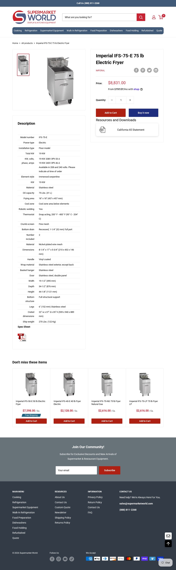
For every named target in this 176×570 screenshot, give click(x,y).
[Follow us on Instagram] (58, 559)
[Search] (141, 17)
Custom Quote (62, 507)
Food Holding (132, 30)
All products (27, 43)
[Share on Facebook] (136, 70)
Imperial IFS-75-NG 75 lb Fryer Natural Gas (105, 402)
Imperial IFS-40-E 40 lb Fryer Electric (67, 402)
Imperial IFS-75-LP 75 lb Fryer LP (143, 402)
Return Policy (95, 502)
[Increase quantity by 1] (130, 100)
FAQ (90, 512)
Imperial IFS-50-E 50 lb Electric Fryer (30, 402)
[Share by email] (155, 70)
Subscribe (109, 470)
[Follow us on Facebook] (52, 559)
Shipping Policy (63, 517)
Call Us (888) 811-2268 (88, 3)
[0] (161, 17)
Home (15, 43)
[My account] (154, 17)
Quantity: (101, 100)
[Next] (164, 398)
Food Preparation (98, 30)
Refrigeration (31, 30)
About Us (60, 497)
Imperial (100, 70)
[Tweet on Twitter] (149, 70)
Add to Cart (111, 112)
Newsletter (60, 512)
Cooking (18, 30)
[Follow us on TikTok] (71, 559)
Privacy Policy (95, 497)
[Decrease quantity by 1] (112, 100)
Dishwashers (116, 30)
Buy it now (143, 112)
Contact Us (61, 502)
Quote (159, 30)
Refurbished (147, 30)
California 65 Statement (130, 129)
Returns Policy (62, 522)
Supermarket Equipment (52, 30)
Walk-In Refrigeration (77, 30)
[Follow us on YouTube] (65, 559)
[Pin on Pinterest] (142, 70)
